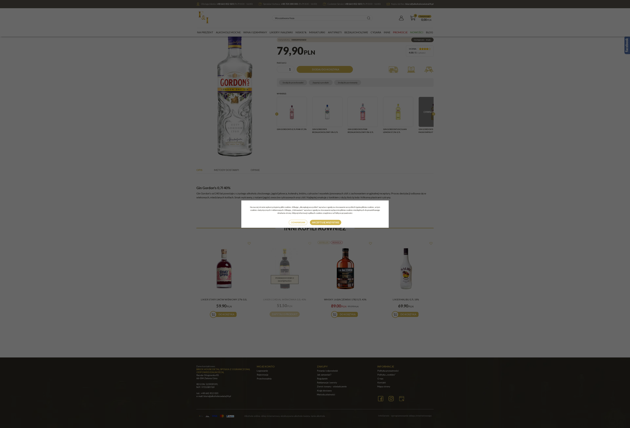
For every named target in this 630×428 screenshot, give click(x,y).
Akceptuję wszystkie (325, 222)
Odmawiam (298, 222)
